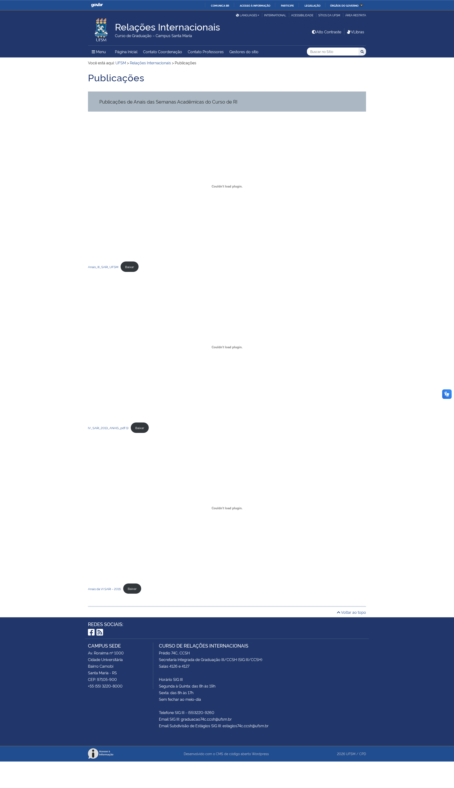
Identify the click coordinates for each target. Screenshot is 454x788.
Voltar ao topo (353, 612)
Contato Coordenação (162, 51)
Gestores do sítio (243, 51)
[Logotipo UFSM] (101, 28)
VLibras (357, 31)
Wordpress (260, 753)
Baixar (129, 267)
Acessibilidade (302, 15)
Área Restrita (355, 15)
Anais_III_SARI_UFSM (103, 267)
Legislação (312, 5)
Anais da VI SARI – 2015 (104, 588)
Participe (287, 5)
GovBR (97, 5)
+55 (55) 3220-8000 (105, 685)
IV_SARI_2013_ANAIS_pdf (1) (108, 428)
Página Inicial (126, 51)
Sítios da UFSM (329, 15)
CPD (362, 753)
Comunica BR (220, 5)
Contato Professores (206, 51)
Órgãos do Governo (344, 5)
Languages (248, 15)
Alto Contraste (328, 31)
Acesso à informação (255, 5)
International (275, 15)
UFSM (350, 753)
